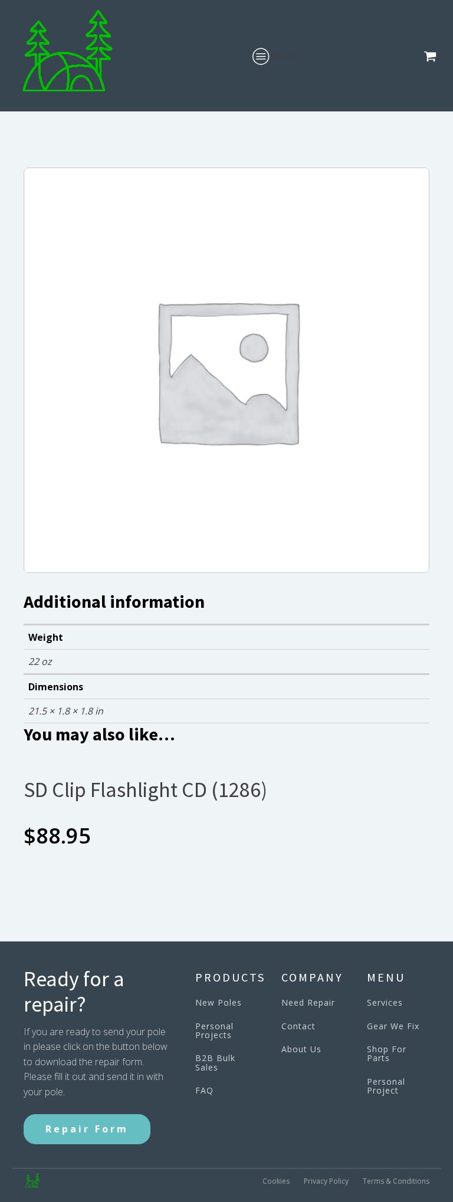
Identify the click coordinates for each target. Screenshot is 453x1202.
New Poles (218, 1002)
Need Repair (308, 1002)
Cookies (276, 1181)
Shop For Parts (386, 1054)
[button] (432, 56)
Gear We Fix (393, 1026)
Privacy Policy (326, 1181)
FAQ (204, 1090)
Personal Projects (214, 1031)
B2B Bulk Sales (215, 1062)
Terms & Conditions (396, 1181)
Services (385, 1002)
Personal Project (386, 1086)
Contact (298, 1026)
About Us (301, 1049)
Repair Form (87, 1128)
